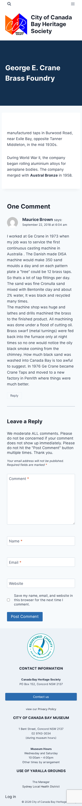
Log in (10, 796)
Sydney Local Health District (41, 786)
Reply (14, 395)
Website (16, 583)
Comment (19, 479)
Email (15, 562)
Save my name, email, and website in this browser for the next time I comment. (43, 600)
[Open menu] (73, 3)
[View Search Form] (9, 4)
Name (16, 541)
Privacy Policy (47, 709)
